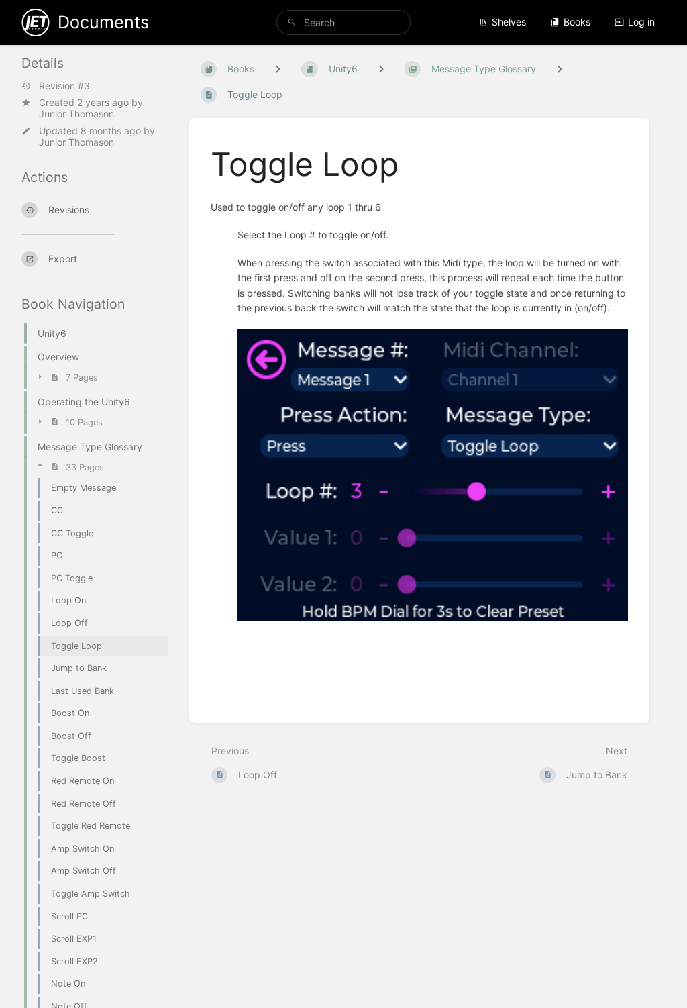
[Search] (292, 22)
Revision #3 (64, 86)
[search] (343, 22)
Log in (641, 22)
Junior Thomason (76, 113)
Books (577, 22)
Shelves (509, 22)
